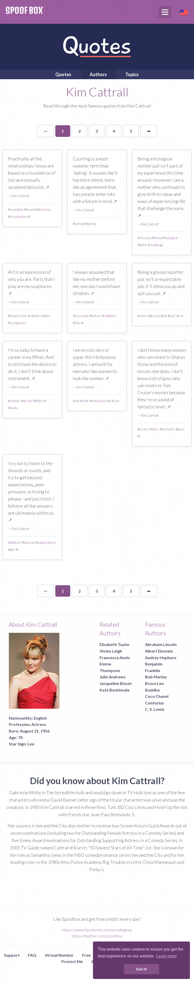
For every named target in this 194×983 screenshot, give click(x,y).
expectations (46, 542)
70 (20, 737)
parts (37, 315)
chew (143, 315)
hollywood (99, 401)
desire (27, 401)
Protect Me (72, 961)
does (155, 429)
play (47, 315)
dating (79, 223)
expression (18, 315)
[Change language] (184, 11)
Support (12, 955)
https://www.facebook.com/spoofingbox (97, 929)
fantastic (168, 429)
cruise (144, 429)
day (77, 323)
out (181, 315)
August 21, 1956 (35, 730)
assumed (81, 315)
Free (86, 955)
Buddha (152, 689)
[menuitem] (63, 74)
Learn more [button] (166, 956)
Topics (132, 74)
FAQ (32, 955)
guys (181, 429)
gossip (155, 315)
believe (15, 542)
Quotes (63, 74)
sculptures (18, 323)
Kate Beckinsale (115, 689)
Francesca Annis (115, 657)
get (12, 549)
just (173, 315)
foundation (18, 216)
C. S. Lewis (154, 709)
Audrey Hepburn (160, 657)
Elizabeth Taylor (115, 644)
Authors (98, 74)
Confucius (154, 702)
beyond (28, 542)
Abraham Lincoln (161, 644)
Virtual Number (59, 955)
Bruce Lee (154, 683)
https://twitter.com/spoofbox (97, 935)
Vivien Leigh (111, 651)
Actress (38, 724)
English (40, 718)
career (15, 401)
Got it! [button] (141, 969)
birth (143, 245)
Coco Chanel (156, 696)
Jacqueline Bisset (116, 683)
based (30, 209)
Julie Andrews (113, 676)
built (85, 401)
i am (116, 401)
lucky (14, 408)
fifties (39, 401)
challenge (156, 245)
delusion (44, 209)
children (110, 315)
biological (171, 238)
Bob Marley (156, 676)
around (145, 238)
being (157, 238)
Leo (30, 743)
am (77, 401)
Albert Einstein (159, 651)
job (164, 315)
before (96, 315)
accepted (16, 209)
